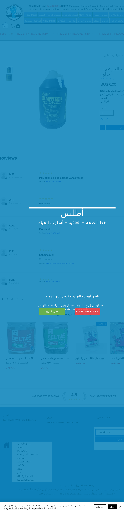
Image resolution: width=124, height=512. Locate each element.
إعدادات (99, 506)
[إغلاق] (120, 507)
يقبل (112, 506)
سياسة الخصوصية (11, 508)
